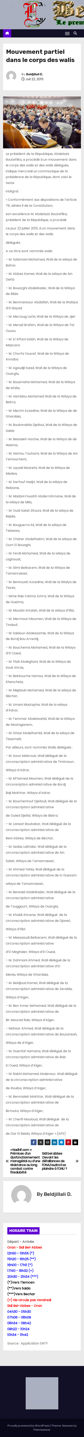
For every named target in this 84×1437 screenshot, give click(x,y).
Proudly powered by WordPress (29, 1426)
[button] (76, 33)
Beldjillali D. (34, 74)
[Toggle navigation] (67, 33)
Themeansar (41, 1430)
